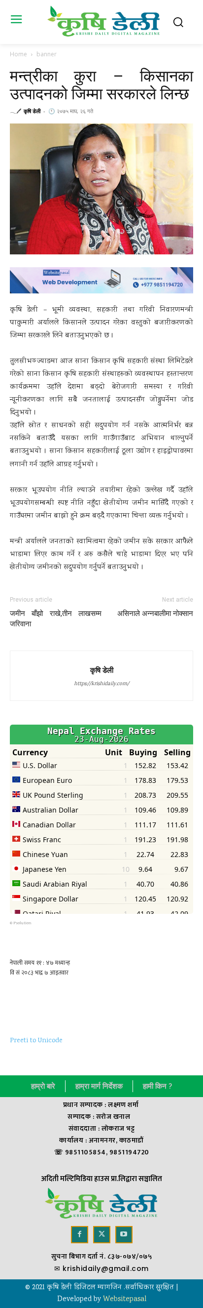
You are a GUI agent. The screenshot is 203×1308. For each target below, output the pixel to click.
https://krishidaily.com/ (101, 684)
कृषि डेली (32, 111)
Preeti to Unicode (36, 1041)
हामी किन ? (157, 1086)
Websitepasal (124, 1299)
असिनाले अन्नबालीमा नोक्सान (155, 613)
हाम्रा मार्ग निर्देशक (99, 1086)
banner (46, 54)
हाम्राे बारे (43, 1086)
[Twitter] (101, 1234)
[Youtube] (124, 1234)
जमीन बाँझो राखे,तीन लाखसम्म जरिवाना (56, 618)
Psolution (22, 923)
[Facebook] (79, 1234)
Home (18, 54)
